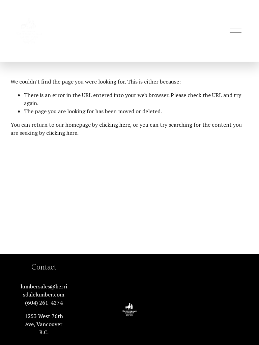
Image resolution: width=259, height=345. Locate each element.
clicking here (114, 124)
